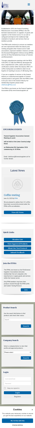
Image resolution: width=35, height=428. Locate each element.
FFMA (16, 198)
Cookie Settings (29, 426)
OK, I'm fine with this (17, 421)
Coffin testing (12, 195)
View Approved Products (18, 244)
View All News (18, 212)
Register (17, 397)
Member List (17, 240)
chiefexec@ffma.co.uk (8, 85)
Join (26, 290)
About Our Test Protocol (17, 248)
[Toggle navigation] (29, 5)
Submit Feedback (17, 252)
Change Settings (17, 425)
